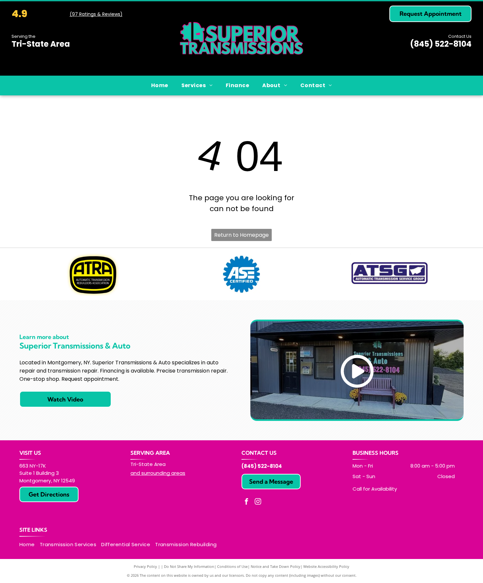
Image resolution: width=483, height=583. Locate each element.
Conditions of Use (232, 566)
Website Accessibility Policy (326, 566)
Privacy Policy (145, 566)
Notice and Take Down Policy (275, 566)
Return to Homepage (241, 235)
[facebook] (246, 502)
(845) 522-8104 (441, 43)
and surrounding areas (157, 473)
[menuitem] (160, 85)
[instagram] (258, 502)
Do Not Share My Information (189, 566)
